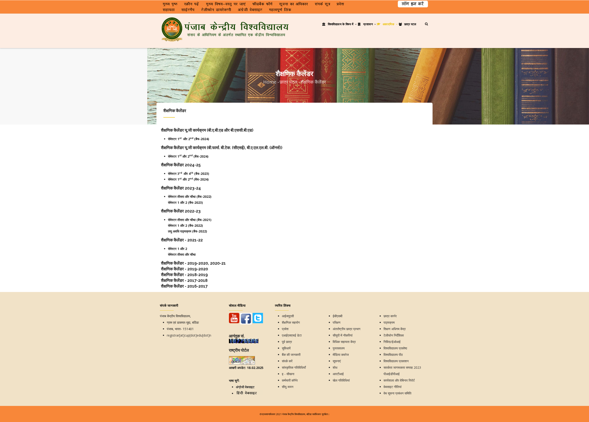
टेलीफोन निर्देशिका (394, 335)
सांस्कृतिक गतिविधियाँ (294, 367)
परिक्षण (337, 322)
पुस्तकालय (339, 348)
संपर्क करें (287, 361)
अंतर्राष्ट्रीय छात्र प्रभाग (346, 329)
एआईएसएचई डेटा (292, 335)
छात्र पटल (409, 24)
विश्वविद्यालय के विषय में (340, 24)
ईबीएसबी (337, 316)
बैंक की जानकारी (291, 354)
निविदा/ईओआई (392, 342)
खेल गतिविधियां (341, 380)
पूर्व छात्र (287, 342)
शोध (335, 367)
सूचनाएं (337, 361)
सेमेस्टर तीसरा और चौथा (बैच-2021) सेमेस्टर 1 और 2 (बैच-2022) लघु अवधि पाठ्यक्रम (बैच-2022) (189, 225)
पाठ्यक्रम (389, 322)
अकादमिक (388, 24)
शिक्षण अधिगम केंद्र (395, 329)
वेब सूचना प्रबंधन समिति (397, 393)
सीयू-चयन (287, 387)
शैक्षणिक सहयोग (291, 322)
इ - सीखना (288, 374)
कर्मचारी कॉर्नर (290, 380)
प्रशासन (368, 24)
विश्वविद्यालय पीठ (393, 354)
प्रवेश (285, 329)
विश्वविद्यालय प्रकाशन (396, 361)
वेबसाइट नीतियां (392, 387)
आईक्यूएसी (288, 316)
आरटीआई (338, 374)
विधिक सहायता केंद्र (344, 342)
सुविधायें (286, 348)
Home (269, 82)
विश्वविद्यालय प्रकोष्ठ (395, 348)
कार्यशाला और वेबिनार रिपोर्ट (399, 380)
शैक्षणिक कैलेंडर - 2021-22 (182, 240)
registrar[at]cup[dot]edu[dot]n (189, 335)
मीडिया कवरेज (341, 354)
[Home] (225, 23)
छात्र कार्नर (390, 316)
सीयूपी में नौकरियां (342, 335)
